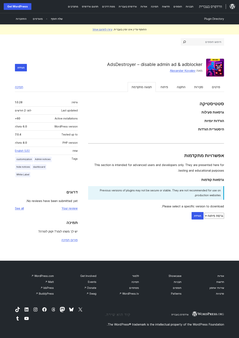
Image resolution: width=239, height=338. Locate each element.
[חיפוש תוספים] (184, 42)
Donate (90, 287)
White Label (22, 174)
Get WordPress (17, 6)
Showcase (175, 275)
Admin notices (43, 159)
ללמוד (135, 275)
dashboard (39, 166)
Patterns (176, 293)
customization (24, 159)
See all (19, 208)
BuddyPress (45, 293)
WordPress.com (42, 275)
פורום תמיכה (69, 240)
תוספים (177, 287)
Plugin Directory (214, 18)
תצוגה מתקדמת (142, 87)
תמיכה (19, 87)
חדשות (220, 281)
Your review (70, 208)
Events (92, 281)
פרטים (216, 87)
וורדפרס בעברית (179, 314)
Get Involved (88, 275)
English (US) (22, 150)
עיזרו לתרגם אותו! (102, 29)
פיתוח (164, 87)
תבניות (177, 281)
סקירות (198, 87)
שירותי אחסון (216, 287)
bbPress (47, 287)
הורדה (20, 67)
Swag (91, 293)
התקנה (181, 87)
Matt (49, 281)
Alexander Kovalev (182, 70)
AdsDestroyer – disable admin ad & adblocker (154, 64)
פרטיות (220, 293)
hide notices (23, 166)
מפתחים (134, 287)
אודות (221, 275)
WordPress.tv (129, 293)
